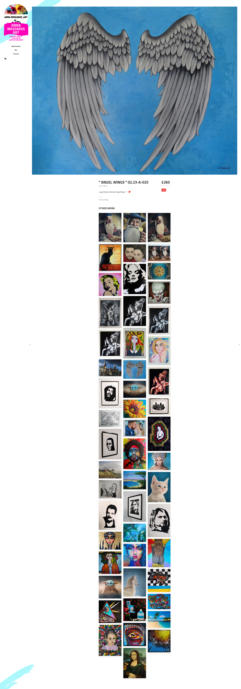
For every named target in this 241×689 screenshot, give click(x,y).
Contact (16, 54)
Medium (101, 197)
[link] (16, 16)
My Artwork (16, 46)
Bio (16, 50)
